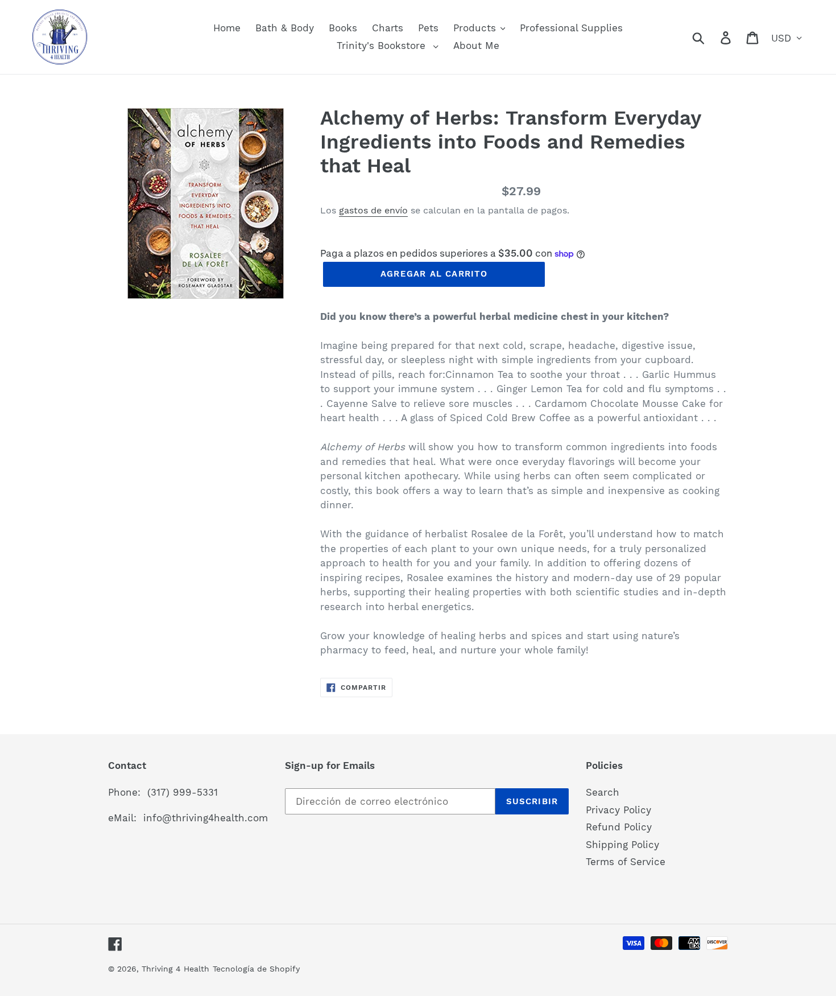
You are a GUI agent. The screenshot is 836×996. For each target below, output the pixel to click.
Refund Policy (619, 827)
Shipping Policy (622, 844)
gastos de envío (373, 210)
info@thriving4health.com (205, 818)
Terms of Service (625, 861)
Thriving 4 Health (175, 968)
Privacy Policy (618, 810)
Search (602, 792)
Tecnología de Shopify (256, 968)
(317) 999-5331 (182, 792)
